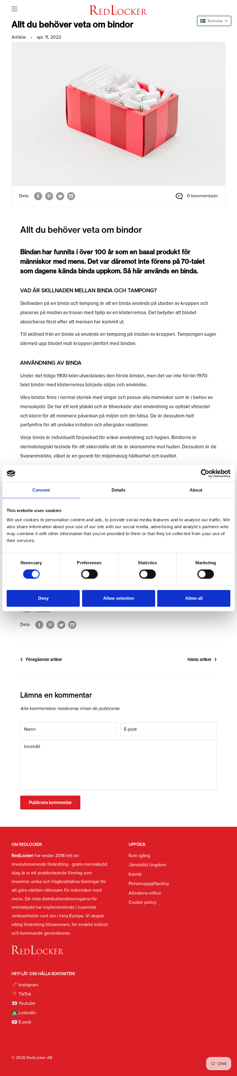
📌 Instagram (25, 985)
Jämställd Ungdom (147, 865)
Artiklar (19, 37)
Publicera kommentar (50, 802)
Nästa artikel (199, 659)
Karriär (135, 874)
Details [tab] (119, 490)
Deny (43, 598)
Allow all (194, 598)
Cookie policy (142, 902)
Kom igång (139, 855)
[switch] (89, 574)
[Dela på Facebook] (38, 196)
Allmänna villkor (145, 893)
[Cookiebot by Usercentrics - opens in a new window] (205, 473)
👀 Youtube (23, 1003)
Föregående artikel (44, 659)
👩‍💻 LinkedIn (24, 1013)
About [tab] (196, 490)
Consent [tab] (41, 490)
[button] (214, 21)
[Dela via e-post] (71, 196)
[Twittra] (60, 196)
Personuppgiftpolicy (149, 883)
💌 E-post (21, 1022)
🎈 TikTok (21, 994)
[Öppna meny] (14, 9)
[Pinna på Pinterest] (49, 196)
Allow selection (118, 598)
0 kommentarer (202, 196)
